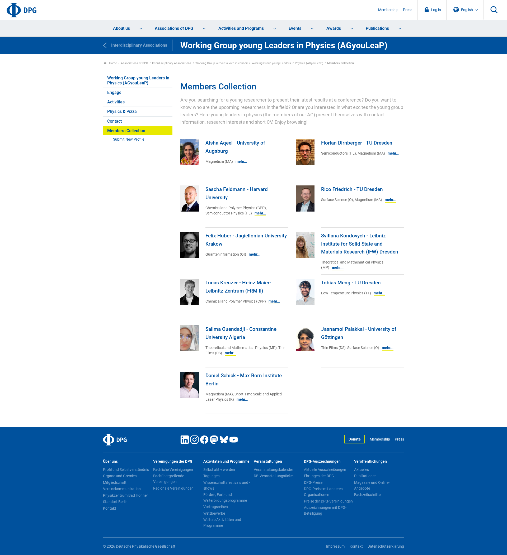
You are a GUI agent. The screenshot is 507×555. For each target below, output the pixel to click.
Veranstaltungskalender (273, 469)
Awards (333, 28)
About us (121, 28)
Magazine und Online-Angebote (371, 485)
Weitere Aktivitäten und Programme (222, 523)
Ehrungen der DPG (319, 476)
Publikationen (365, 476)
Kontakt (109, 508)
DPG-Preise (313, 482)
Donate (355, 439)
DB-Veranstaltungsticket (274, 476)
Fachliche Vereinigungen (173, 469)
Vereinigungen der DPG (173, 461)
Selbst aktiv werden (219, 469)
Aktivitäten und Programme (226, 461)
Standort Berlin (115, 502)
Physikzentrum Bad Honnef (125, 495)
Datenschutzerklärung (386, 546)
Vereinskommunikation (122, 489)
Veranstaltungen (268, 461)
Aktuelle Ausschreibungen (325, 469)
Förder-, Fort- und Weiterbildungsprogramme (225, 497)
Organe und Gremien (120, 476)
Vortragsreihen (215, 507)
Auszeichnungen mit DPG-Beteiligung (325, 510)
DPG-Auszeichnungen (322, 461)
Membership (388, 10)
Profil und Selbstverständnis (126, 469)
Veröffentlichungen (370, 461)
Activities (116, 101)
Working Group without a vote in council (221, 63)
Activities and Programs (241, 28)
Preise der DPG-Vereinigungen (328, 501)
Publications (377, 28)
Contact (114, 121)
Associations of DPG (174, 28)
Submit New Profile (128, 139)
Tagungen (211, 476)
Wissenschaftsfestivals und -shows (226, 485)
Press (407, 10)
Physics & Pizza (122, 111)
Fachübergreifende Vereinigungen (168, 479)
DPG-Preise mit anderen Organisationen (323, 492)
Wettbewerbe (214, 513)
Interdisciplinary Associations (171, 63)
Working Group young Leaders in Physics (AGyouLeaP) (287, 63)
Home (112, 63)
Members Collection (126, 130)
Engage (114, 92)
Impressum (335, 546)
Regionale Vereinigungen (173, 488)
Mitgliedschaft (114, 482)
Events (295, 28)
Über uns (110, 461)
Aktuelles (361, 469)
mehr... (241, 161)
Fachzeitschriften (368, 494)
